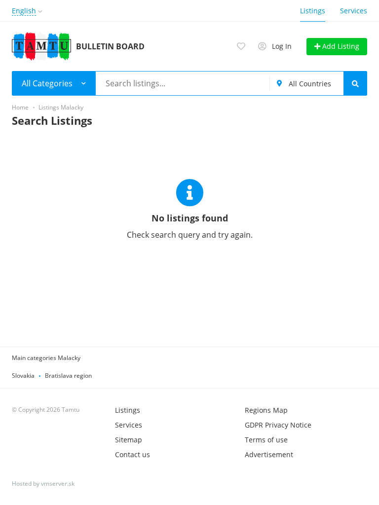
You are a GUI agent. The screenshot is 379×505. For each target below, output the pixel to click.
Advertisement (269, 454)
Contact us (132, 454)
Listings (312, 10)
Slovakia (23, 375)
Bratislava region (68, 375)
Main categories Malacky (46, 358)
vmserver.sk (58, 483)
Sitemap (128, 439)
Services (353, 10)
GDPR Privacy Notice (278, 425)
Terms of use (266, 439)
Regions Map (266, 410)
